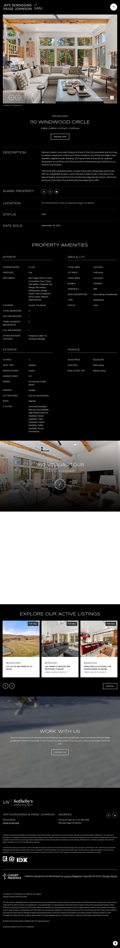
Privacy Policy (110, 876)
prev (11, 97)
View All (110, 686)
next (17, 97)
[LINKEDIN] (114, 815)
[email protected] (11, 823)
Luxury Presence (72, 876)
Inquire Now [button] (60, 137)
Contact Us (60, 752)
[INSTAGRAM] (108, 815)
